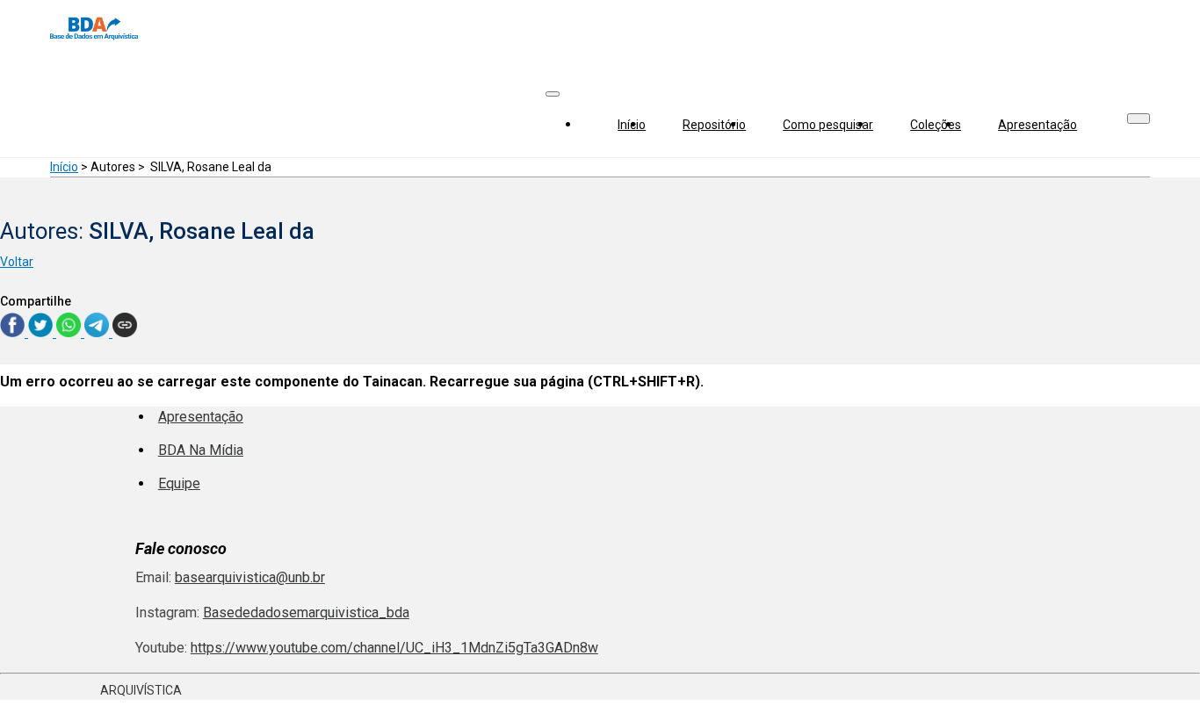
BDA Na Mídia (200, 450)
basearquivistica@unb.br (250, 577)
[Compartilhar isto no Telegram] (98, 332)
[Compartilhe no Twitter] (42, 332)
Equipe (179, 483)
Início (632, 125)
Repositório (714, 125)
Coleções (935, 125)
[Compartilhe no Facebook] (14, 332)
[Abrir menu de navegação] (553, 94)
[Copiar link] (124, 326)
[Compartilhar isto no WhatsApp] (70, 332)
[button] (1138, 118)
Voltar (16, 262)
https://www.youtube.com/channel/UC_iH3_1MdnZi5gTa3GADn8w (394, 647)
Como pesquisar (828, 125)
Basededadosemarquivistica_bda (306, 612)
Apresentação (1037, 125)
